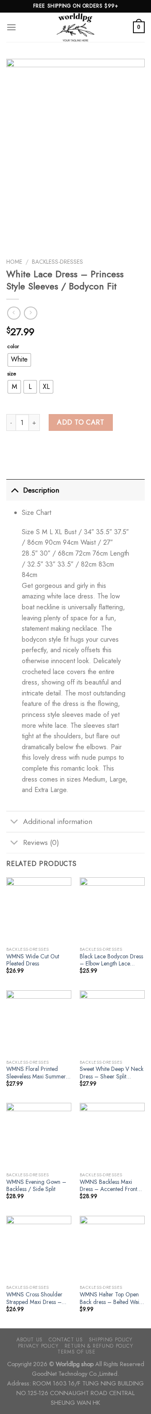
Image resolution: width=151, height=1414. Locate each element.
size (11, 374)
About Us (29, 1339)
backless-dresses (57, 261)
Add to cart (80, 422)
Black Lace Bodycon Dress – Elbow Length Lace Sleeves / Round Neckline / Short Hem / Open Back (111, 960)
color (13, 346)
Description (41, 490)
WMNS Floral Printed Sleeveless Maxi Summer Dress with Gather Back (36, 1072)
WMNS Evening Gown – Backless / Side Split (36, 1185)
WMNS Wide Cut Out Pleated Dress (32, 960)
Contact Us (66, 1339)
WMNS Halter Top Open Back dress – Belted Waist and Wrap (111, 1298)
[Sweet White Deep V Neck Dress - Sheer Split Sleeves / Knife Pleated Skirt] (112, 1022)
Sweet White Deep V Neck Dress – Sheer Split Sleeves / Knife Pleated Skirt (111, 1072)
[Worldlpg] (75, 27)
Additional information (57, 821)
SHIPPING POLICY (111, 1339)
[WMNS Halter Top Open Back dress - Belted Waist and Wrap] (112, 1248)
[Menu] (11, 27)
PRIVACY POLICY (38, 1346)
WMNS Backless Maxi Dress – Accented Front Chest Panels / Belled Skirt (112, 1185)
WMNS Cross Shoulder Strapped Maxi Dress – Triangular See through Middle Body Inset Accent (37, 1298)
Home (14, 261)
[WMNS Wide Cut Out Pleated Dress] (38, 909)
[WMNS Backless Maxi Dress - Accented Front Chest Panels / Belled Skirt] (112, 1135)
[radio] (19, 360)
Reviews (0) (41, 842)
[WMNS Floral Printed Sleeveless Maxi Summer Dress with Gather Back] (38, 1022)
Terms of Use (76, 1352)
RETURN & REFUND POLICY (99, 1346)
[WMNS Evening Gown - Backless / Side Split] (38, 1135)
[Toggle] (14, 490)
